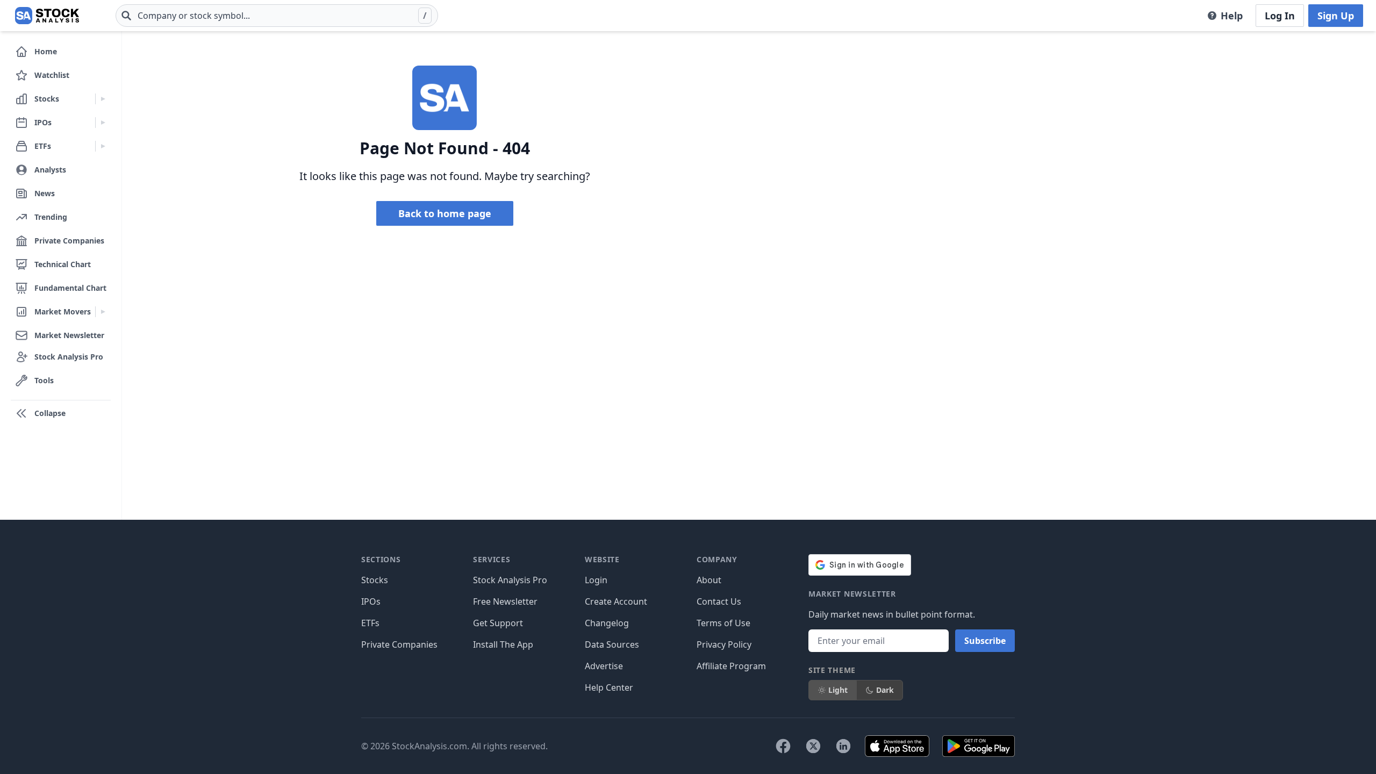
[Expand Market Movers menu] (103, 311)
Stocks (374, 580)
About (709, 580)
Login (596, 580)
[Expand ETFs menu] (103, 146)
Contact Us (719, 601)
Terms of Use (723, 623)
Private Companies (399, 644)
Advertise (604, 666)
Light (838, 690)
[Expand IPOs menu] (103, 122)
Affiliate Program (731, 666)
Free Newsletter (505, 601)
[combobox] (277, 15)
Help (1232, 15)
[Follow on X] (813, 746)
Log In (1280, 15)
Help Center (609, 687)
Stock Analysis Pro (510, 580)
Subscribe (985, 641)
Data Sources (612, 644)
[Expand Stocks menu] (103, 99)
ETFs (370, 623)
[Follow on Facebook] (783, 746)
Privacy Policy (724, 644)
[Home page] (47, 15)
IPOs (371, 601)
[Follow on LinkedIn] (843, 746)
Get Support (498, 623)
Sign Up (1335, 15)
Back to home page (444, 213)
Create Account (616, 601)
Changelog (607, 623)
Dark (885, 690)
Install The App (503, 644)
